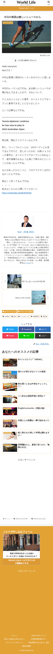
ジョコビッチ (24, 316)
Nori (14, 316)
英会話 (45, 316)
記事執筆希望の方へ (39, 639)
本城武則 (36, 316)
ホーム (14, 635)
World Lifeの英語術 (26, 311)
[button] (48, 375)
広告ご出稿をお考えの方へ (14, 639)
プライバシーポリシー (14, 643)
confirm (7, 316)
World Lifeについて (38, 635)
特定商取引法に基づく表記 (38, 643)
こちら (27, 263)
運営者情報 (26, 646)
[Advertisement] (26, 488)
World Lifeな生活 (10, 311)
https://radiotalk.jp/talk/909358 (16, 193)
